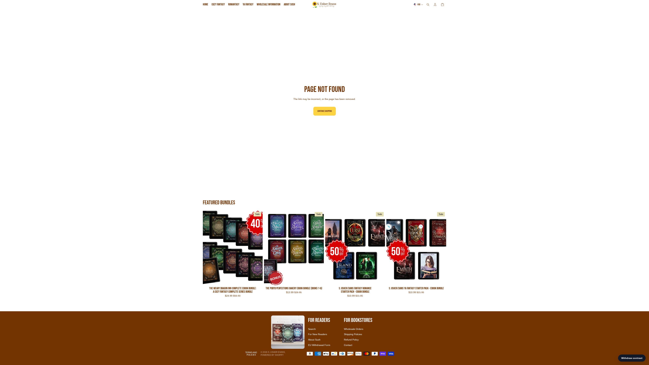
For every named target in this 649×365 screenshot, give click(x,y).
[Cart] (442, 4)
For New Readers (317, 334)
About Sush (314, 339)
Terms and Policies (251, 353)
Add (321, 280)
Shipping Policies (353, 334)
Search (312, 329)
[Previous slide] (208, 248)
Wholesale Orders (353, 329)
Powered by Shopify (272, 355)
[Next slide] (258, 248)
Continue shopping (324, 111)
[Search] (428, 4)
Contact (348, 345)
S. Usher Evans (276, 352)
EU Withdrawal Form (319, 345)
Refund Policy (351, 339)
